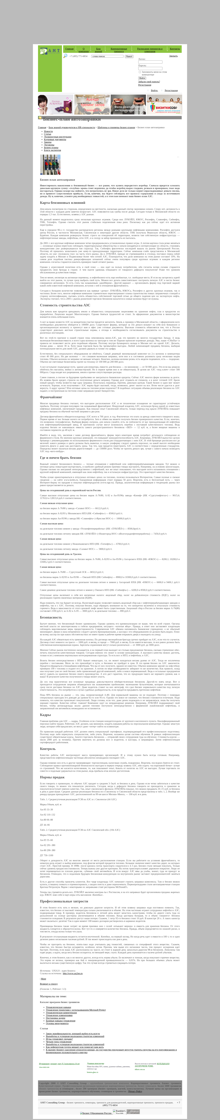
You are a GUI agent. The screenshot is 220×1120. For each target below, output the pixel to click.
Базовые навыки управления (60, 1020)
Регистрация (144, 85)
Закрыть (173, 56)
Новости (48, 131)
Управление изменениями (59, 1015)
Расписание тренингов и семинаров (150, 50)
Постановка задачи (55, 1018)
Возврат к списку (49, 984)
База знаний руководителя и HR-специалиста (72, 127)
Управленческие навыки (58, 1007)
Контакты (175, 48)
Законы (47, 142)
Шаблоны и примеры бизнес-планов (116, 127)
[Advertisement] (110, 21)
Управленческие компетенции (61, 1012)
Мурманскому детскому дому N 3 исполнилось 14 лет (59, 1064)
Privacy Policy (135, 1091)
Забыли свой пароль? (149, 81)
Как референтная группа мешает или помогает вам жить (75, 1047)
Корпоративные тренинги (119, 50)
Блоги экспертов (52, 150)
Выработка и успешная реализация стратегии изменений (75, 1036)
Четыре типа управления (58, 1041)
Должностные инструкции (57, 136)
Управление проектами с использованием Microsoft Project (76, 1010)
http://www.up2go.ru (73, 973)
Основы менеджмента (57, 1023)
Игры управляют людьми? (59, 1039)
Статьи (47, 134)
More (43, 979)
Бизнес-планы (51, 147)
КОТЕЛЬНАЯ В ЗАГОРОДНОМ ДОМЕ (152, 1065)
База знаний (98, 50)
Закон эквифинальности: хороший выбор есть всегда (73, 1033)
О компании (84, 50)
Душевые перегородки (95, 1063)
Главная (69, 48)
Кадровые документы (55, 139)
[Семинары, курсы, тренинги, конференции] (96, 1113)
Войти (154, 90)
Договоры (49, 145)
